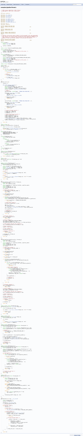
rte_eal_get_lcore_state (15, 128)
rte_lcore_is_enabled (12, 71)
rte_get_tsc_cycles (17, 207)
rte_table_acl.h (9, 18)
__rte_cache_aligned (6, 62)
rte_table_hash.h (10, 20)
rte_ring (8, 43)
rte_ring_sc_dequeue (13, 176)
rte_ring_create (13, 102)
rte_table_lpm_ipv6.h (10, 22)
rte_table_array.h (10, 19)
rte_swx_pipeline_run (11, 409)
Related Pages (9, 4)
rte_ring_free (10, 75)
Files (22, 4)
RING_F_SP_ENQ (10, 95)
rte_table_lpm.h (9, 21)
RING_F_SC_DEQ (18, 95)
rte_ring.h (8, 17)
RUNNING (16, 129)
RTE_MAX (11, 153)
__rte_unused (14, 398)
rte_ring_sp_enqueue (13, 172)
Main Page (3, 4)
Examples (27, 4)
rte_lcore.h (8, 16)
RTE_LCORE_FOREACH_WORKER (9, 85)
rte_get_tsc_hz (10, 118)
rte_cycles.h (9, 15)
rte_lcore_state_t (9, 126)
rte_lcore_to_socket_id (19, 89)
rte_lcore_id (12, 402)
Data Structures (16, 4)
